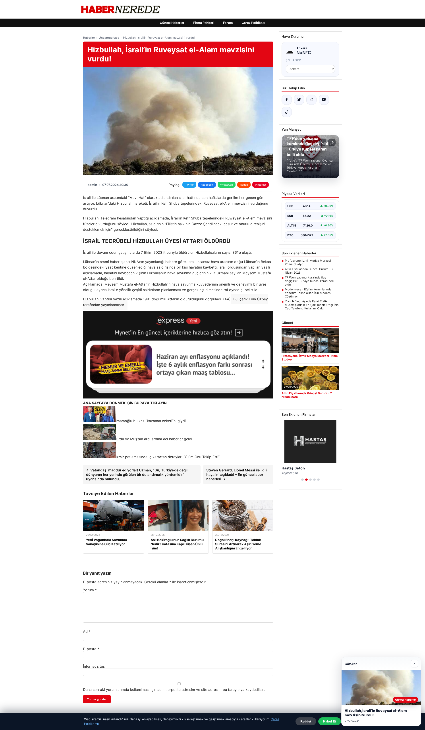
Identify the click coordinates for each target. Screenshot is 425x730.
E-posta (91, 649)
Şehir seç (293, 60)
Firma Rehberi (203, 23)
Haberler (89, 37)
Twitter (189, 184)
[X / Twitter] (299, 100)
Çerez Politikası (253, 23)
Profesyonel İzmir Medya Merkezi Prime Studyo (308, 262)
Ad (87, 631)
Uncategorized (109, 37)
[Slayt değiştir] (302, 479)
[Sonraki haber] (332, 142)
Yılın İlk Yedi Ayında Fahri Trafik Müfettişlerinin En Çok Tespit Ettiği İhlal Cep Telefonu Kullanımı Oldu (312, 304)
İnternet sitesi (94, 666)
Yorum (90, 590)
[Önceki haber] (322, 142)
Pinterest (260, 184)
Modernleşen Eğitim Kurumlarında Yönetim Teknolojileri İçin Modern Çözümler (308, 293)
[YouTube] (324, 100)
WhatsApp (226, 184)
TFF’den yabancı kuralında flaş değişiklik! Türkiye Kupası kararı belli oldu (309, 281)
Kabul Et (329, 721)
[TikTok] (287, 112)
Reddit (244, 184)
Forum (228, 23)
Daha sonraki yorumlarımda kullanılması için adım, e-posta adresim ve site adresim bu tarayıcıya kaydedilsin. (174, 689)
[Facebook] (287, 100)
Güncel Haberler (172, 23)
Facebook (207, 184)
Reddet (305, 721)
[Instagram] (311, 100)
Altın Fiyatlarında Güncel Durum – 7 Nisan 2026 (309, 270)
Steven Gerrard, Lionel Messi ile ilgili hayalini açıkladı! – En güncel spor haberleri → (236, 474)
